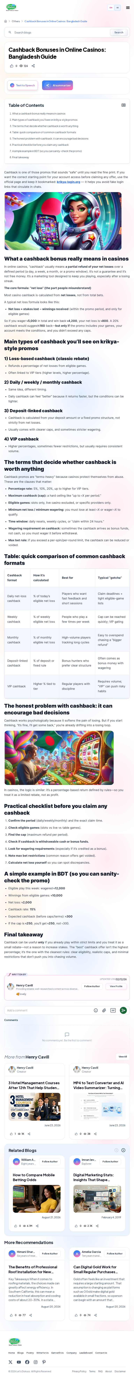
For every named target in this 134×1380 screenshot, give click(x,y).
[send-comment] (123, 1010)
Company (71, 1353)
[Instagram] (36, 1362)
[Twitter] (10, 1362)
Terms (92, 1371)
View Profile (116, 986)
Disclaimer (120, 1371)
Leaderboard (85, 1353)
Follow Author (92, 986)
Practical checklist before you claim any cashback (40, 144)
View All (123, 1056)
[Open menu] (128, 7)
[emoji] (96, 1010)
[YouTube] (19, 1362)
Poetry (30, 1353)
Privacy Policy (79, 1371)
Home (11, 1353)
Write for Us (42, 1353)
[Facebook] (27, 1362)
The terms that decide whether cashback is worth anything (45, 125)
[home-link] (5, 21)
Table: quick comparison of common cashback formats (44, 132)
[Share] (33, 66)
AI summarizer (62, 85)
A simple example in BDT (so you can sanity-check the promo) (47, 151)
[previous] (116, 1150)
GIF (113, 1010)
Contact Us (101, 1353)
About (108, 1371)
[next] (123, 1150)
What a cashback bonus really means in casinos (38, 113)
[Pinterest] (44, 1362)
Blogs (20, 1353)
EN (111, 7)
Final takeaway (20, 157)
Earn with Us (57, 1353)
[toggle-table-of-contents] (123, 105)
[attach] (104, 1010)
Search (118, 32)
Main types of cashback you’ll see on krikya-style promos (44, 119)
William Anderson (29, 1159)
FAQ (100, 1371)
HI (117, 7)
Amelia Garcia (91, 1252)
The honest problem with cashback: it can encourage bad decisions (50, 138)
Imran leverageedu (90, 1159)
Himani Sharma (27, 1252)
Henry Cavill (25, 1067)
